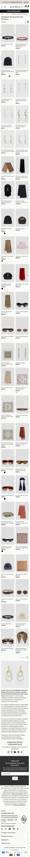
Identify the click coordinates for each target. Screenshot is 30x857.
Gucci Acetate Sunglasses (22, 311)
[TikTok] (21, 752)
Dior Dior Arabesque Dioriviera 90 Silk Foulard (7, 416)
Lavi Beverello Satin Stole (22, 495)
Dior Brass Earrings (20, 362)
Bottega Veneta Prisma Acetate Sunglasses (21, 469)
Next (27, 657)
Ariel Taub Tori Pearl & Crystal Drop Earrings (6, 126)
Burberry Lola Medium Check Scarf (6, 312)
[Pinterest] (11, 752)
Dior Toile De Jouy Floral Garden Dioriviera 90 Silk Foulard (7, 444)
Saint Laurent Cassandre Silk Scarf (21, 575)
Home (2, 14)
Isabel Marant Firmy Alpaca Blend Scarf (22, 284)
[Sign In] (22, 7)
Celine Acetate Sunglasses (7, 495)
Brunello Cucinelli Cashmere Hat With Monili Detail (7, 71)
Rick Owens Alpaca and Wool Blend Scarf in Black (22, 177)
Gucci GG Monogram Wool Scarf (7, 177)
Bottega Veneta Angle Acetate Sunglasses (6, 547)
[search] (5, 7)
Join (15, 778)
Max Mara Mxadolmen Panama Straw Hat (21, 624)
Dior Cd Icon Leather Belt (22, 415)
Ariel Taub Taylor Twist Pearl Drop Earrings (21, 126)
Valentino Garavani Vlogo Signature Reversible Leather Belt (22, 45)
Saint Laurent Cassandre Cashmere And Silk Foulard (22, 547)
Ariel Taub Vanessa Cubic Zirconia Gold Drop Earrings (7, 150)
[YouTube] (15, 752)
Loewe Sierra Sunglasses (7, 469)
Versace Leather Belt (6, 623)
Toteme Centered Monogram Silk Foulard (6, 363)
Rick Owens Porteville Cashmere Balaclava (6, 201)
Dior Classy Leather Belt (7, 44)
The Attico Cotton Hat (21, 228)
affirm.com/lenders (17, 794)
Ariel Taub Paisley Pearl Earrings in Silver (6, 100)
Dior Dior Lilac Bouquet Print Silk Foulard (21, 388)
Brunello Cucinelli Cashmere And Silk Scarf (21, 522)
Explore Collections (2, 7)
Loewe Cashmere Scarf (6, 387)
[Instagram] (8, 752)
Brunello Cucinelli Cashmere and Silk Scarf (21, 201)
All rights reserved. (20, 847)
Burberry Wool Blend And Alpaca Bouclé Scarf (22, 443)
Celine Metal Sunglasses (21, 599)
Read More (26, 2)
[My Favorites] (25, 7)
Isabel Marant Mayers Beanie (6, 229)
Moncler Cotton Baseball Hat (7, 575)
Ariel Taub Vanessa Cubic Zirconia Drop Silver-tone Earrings (22, 151)
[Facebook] (18, 752)
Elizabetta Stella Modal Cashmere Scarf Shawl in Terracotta (22, 650)
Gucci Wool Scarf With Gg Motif (7, 257)
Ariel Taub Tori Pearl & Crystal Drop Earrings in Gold (21, 100)
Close (15, 832)
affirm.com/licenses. (20, 805)
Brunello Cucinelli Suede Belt (7, 599)
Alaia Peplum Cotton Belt (21, 256)
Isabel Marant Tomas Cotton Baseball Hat (6, 284)
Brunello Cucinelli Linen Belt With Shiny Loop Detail (7, 522)
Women (8, 14)
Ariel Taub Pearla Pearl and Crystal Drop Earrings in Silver (22, 71)
